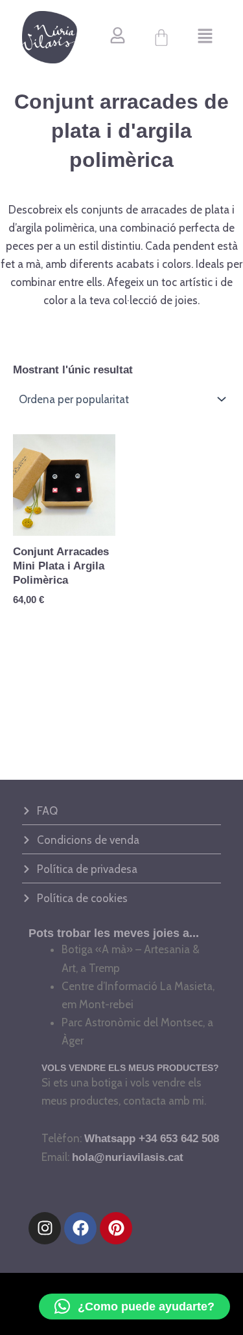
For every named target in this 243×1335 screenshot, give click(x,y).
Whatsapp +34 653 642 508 (151, 1138)
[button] (205, 37)
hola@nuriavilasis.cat (127, 1157)
